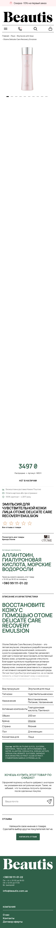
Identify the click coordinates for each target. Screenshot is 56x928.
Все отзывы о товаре (11, 527)
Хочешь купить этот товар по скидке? (27, 776)
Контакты (8, 918)
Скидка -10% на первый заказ (30, 3)
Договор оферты (13, 921)
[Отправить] (49, 801)
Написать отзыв (28, 837)
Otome (32, 721)
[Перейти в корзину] (50, 29)
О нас (6, 914)
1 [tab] (7, 96)
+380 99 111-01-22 (15, 583)
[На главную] (28, 21)
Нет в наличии (28, 480)
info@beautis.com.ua (15, 890)
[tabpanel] (27, 69)
